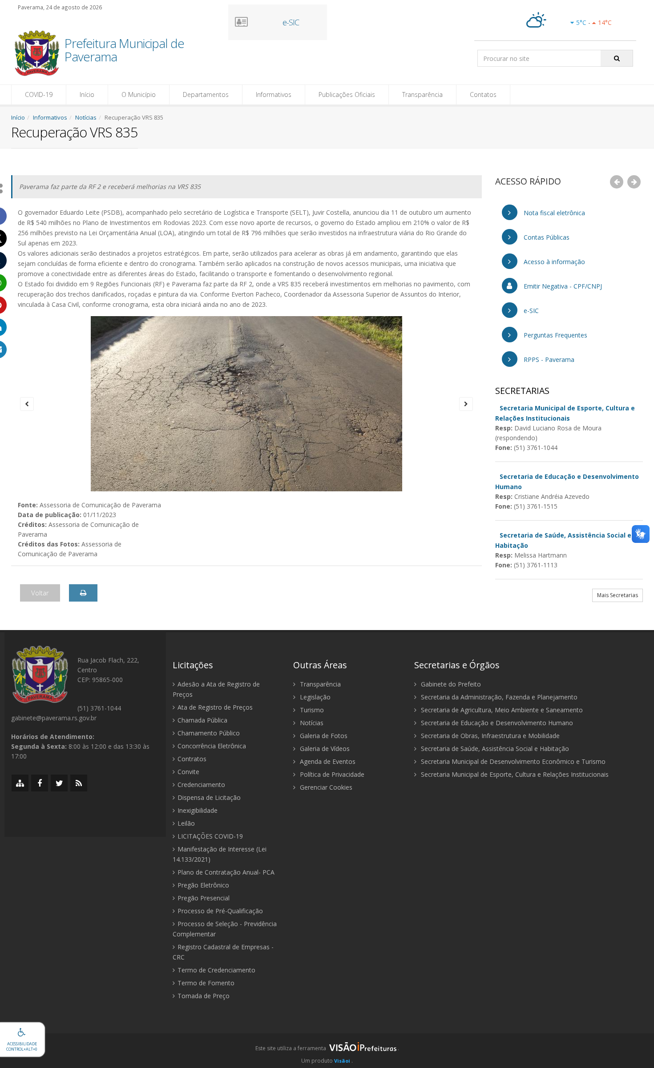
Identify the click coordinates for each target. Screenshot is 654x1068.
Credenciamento (201, 784)
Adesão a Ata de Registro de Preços (216, 689)
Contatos (483, 94)
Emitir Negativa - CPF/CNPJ (562, 286)
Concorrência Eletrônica (212, 746)
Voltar (40, 592)
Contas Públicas (545, 237)
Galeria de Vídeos (324, 748)
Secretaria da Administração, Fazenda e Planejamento (498, 697)
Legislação (314, 697)
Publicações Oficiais (347, 94)
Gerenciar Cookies (325, 787)
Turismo (311, 710)
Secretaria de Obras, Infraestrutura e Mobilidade (489, 735)
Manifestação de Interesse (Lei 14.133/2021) (219, 854)
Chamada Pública (202, 720)
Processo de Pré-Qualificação (220, 911)
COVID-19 (38, 94)
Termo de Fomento (206, 983)
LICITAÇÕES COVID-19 (210, 836)
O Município (138, 94)
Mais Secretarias (617, 595)
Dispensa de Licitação (209, 797)
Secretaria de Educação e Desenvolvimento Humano (496, 723)
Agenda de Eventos (326, 761)
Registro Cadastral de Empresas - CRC (223, 952)
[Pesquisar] (617, 58)
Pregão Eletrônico (203, 885)
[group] (327, 1050)
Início (87, 94)
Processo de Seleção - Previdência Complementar (225, 928)
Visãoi (342, 1060)
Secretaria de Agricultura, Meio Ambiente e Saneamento (501, 710)
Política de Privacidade (331, 774)
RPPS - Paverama (548, 359)
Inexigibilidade (198, 810)
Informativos (273, 94)
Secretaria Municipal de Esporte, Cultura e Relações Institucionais (514, 774)
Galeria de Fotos (322, 735)
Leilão (186, 823)
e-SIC (530, 310)
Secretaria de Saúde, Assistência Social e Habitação (494, 748)
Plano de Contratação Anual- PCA (226, 872)
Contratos (192, 759)
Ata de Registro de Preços (215, 707)
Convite (188, 771)
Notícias (86, 117)
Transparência (422, 94)
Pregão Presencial (204, 898)
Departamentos (206, 94)
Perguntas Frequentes (554, 335)
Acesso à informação (553, 261)
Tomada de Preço (204, 996)
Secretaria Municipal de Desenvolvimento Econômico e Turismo (512, 761)
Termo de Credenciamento (216, 970)
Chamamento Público (209, 733)
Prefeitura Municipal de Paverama (124, 50)
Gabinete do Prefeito (450, 684)
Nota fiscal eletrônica (553, 213)
